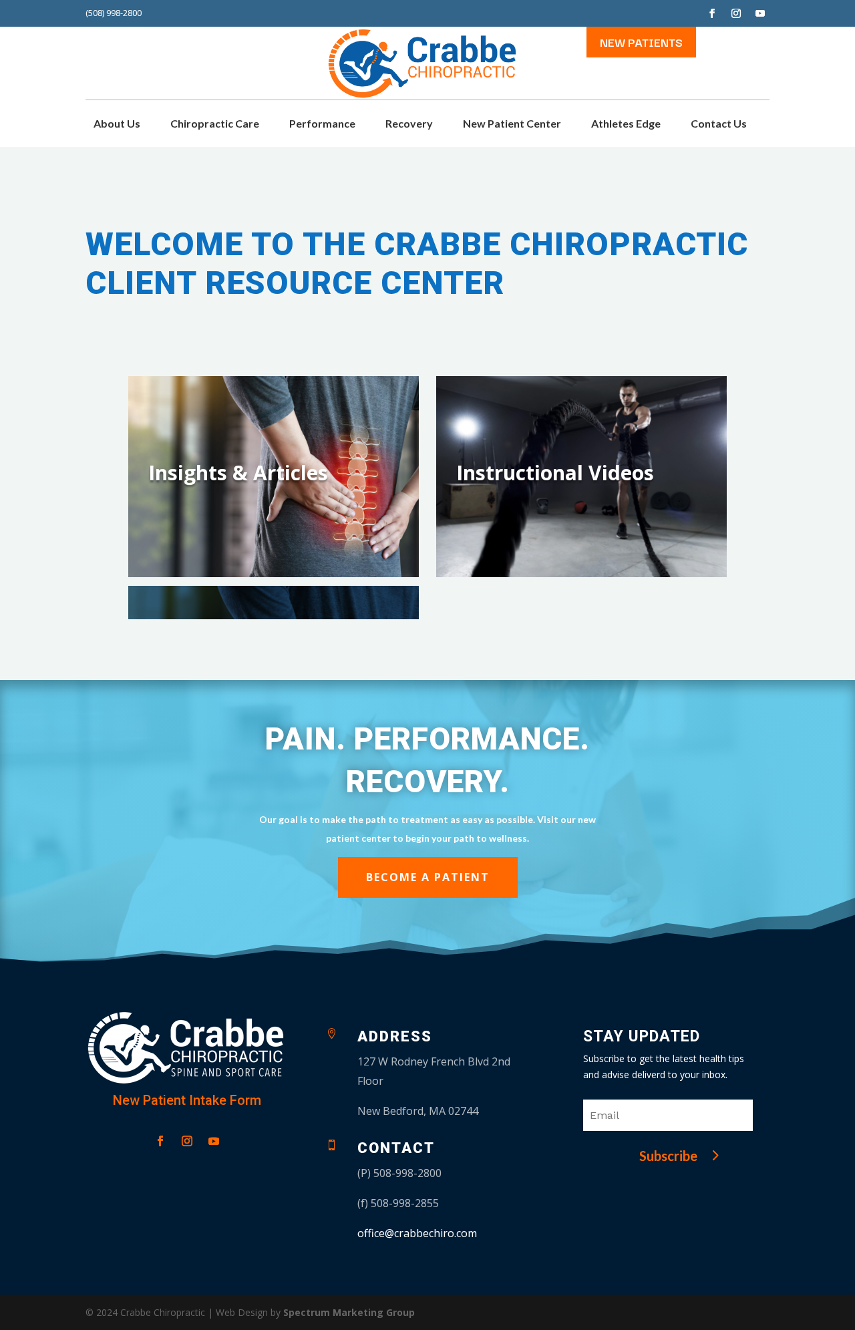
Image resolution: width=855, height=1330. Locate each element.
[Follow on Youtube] (760, 13)
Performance (322, 124)
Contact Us (719, 124)
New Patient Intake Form (187, 1100)
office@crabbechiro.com (417, 1233)
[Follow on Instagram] (736, 13)
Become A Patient (428, 877)
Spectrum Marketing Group (349, 1312)
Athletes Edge (626, 124)
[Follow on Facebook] (712, 13)
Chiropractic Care (214, 124)
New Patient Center (512, 124)
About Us (117, 124)
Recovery (409, 124)
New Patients (641, 42)
